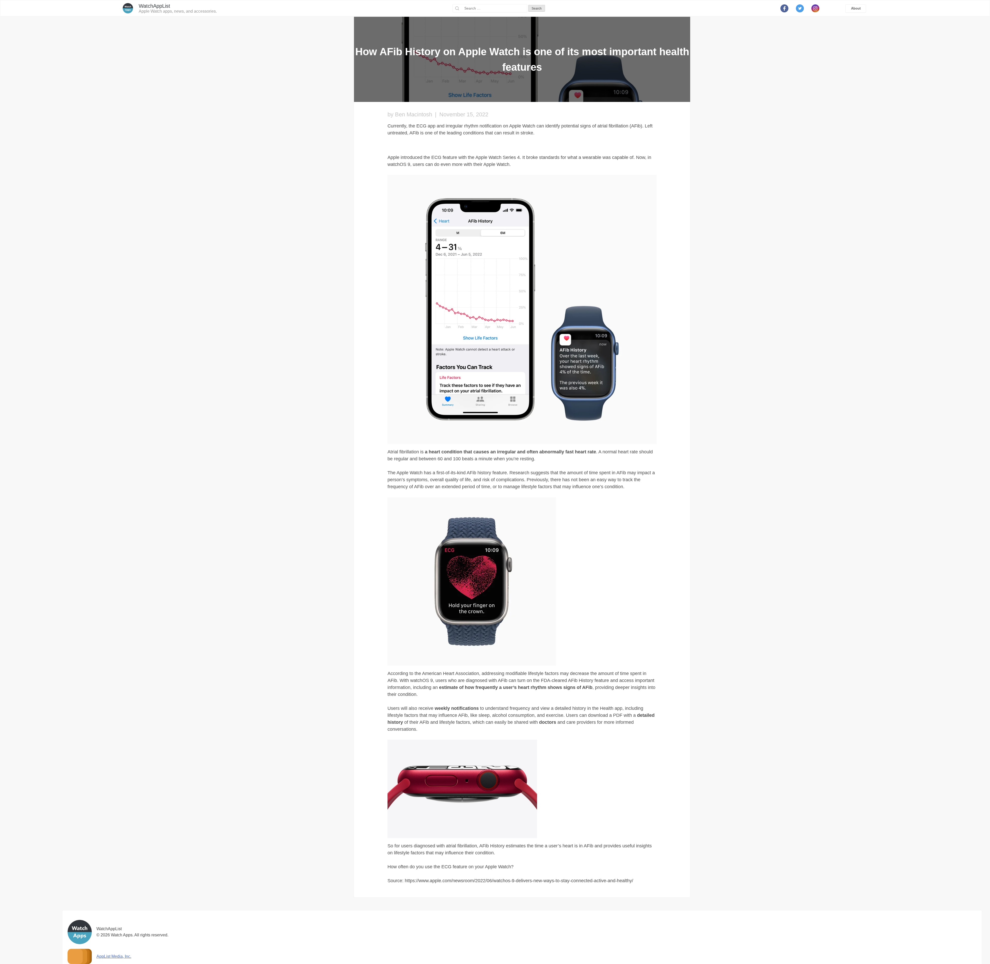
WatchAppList (154, 6)
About (856, 8)
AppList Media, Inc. (113, 956)
